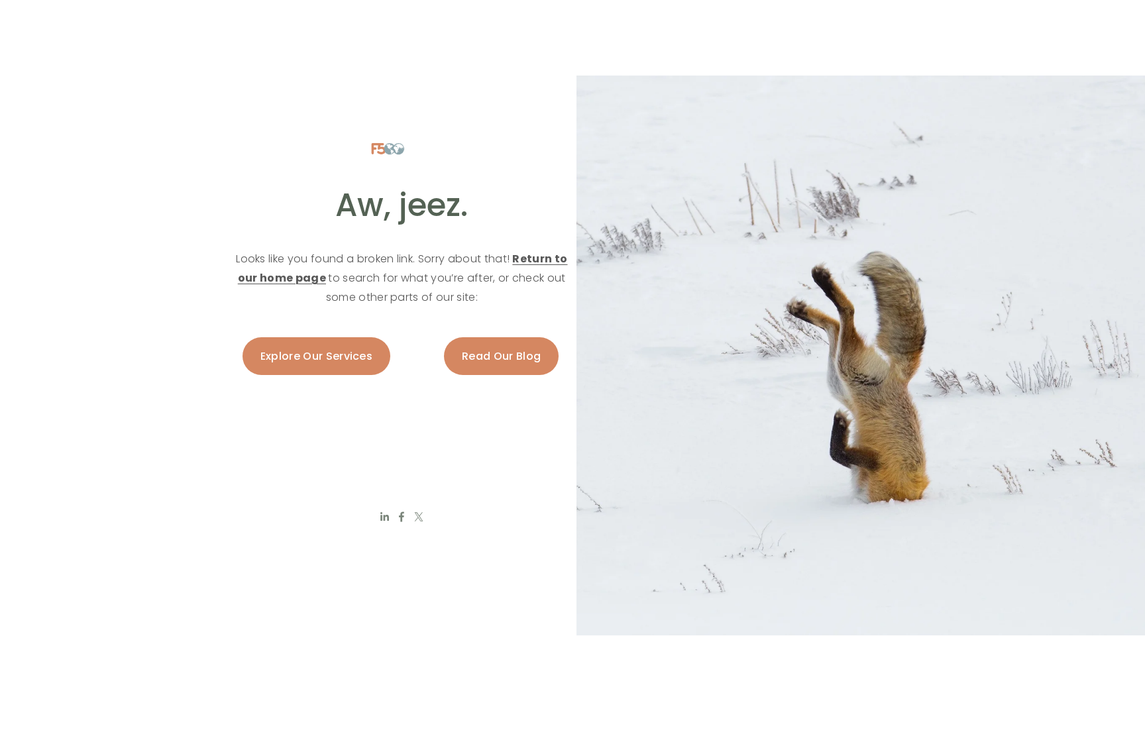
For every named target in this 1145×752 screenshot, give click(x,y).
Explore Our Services (316, 356)
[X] (418, 516)
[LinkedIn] (384, 516)
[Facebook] (401, 516)
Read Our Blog (501, 356)
